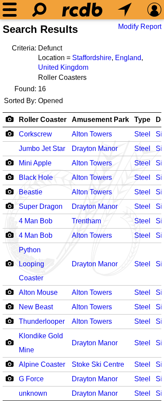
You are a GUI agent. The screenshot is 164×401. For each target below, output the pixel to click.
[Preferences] (154, 10)
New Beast (36, 307)
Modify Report (139, 26)
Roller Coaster (42, 119)
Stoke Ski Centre (98, 364)
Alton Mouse (38, 292)
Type (142, 119)
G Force (31, 379)
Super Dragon (41, 206)
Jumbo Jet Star (42, 148)
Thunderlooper (42, 321)
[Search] (39, 10)
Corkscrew (35, 134)
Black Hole (36, 177)
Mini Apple (35, 163)
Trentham (86, 221)
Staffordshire (92, 57)
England (128, 57)
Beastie (30, 192)
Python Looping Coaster (31, 264)
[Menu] (10, 10)
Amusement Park (100, 119)
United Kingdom (63, 67)
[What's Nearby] (125, 10)
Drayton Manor (95, 148)
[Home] (82, 10)
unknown (33, 393)
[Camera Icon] (9, 133)
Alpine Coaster (42, 364)
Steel (142, 134)
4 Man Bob (35, 221)
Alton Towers (92, 134)
